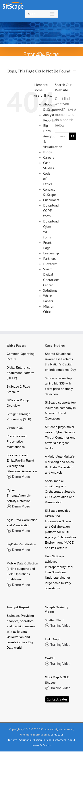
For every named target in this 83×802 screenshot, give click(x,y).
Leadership (51, 253)
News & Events (42, 745)
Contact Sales (57, 699)
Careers (48, 157)
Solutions (50, 290)
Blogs (47, 152)
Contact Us (57, 734)
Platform (50, 263)
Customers (51, 200)
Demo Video (21, 476)
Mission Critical (42, 740)
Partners (49, 258)
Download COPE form (51, 210)
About (71, 740)
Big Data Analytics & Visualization (52, 136)
